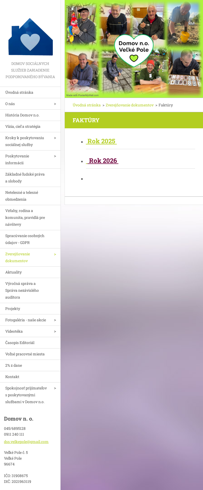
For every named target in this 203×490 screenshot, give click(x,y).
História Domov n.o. (22, 114)
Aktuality (13, 272)
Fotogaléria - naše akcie (25, 319)
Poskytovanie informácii (17, 159)
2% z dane (13, 365)
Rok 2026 (102, 160)
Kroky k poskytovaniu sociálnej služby (24, 141)
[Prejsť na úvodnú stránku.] (30, 30)
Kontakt (12, 376)
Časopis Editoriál (19, 342)
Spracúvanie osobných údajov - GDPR (24, 239)
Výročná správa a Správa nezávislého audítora (22, 290)
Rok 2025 (101, 141)
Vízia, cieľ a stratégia (22, 126)
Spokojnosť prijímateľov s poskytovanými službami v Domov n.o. (26, 394)
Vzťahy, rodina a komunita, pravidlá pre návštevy (25, 217)
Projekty (12, 308)
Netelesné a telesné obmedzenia (21, 196)
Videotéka (14, 331)
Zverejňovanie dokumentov (17, 257)
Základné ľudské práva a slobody (25, 177)
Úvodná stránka (19, 92)
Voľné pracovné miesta (25, 353)
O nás (10, 103)
